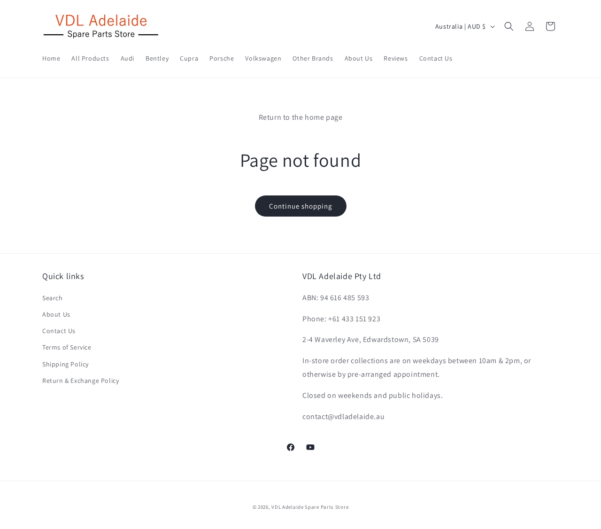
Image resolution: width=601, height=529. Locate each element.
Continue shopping (300, 206)
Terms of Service (67, 347)
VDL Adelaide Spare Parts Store (309, 507)
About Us (56, 314)
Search (52, 298)
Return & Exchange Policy (80, 380)
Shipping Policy (65, 364)
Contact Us (59, 331)
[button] (509, 26)
